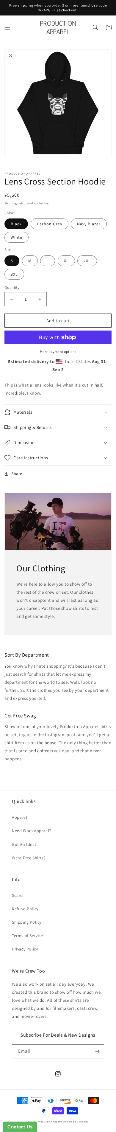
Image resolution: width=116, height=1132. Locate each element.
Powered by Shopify (76, 1121)
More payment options (58, 351)
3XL (14, 274)
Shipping (10, 203)
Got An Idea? (24, 844)
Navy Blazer (89, 224)
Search (18, 895)
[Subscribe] (97, 1051)
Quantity (11, 287)
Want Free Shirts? (29, 857)
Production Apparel (49, 1121)
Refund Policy (25, 908)
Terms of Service (27, 935)
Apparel (19, 817)
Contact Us (20, 1126)
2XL (87, 260)
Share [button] (16, 473)
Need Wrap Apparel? (31, 830)
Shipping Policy (26, 922)
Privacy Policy (25, 949)
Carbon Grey (49, 224)
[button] (7, 27)
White (16, 237)
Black (16, 224)
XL (66, 260)
